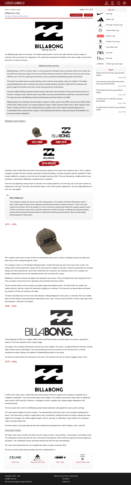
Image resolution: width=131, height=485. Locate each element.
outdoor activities (23, 16)
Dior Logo (109, 58)
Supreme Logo (110, 36)
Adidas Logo (110, 19)
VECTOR (88, 15)
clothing (14, 16)
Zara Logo (109, 52)
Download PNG (76, 15)
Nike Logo (109, 14)
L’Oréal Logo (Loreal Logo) (114, 64)
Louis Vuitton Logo (111, 47)
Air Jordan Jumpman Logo (114, 25)
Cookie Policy (73, 476)
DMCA (56, 476)
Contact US (66, 481)
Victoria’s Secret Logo (113, 41)
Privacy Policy (63, 476)
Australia (7, 16)
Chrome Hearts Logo (112, 30)
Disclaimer (66, 479)
